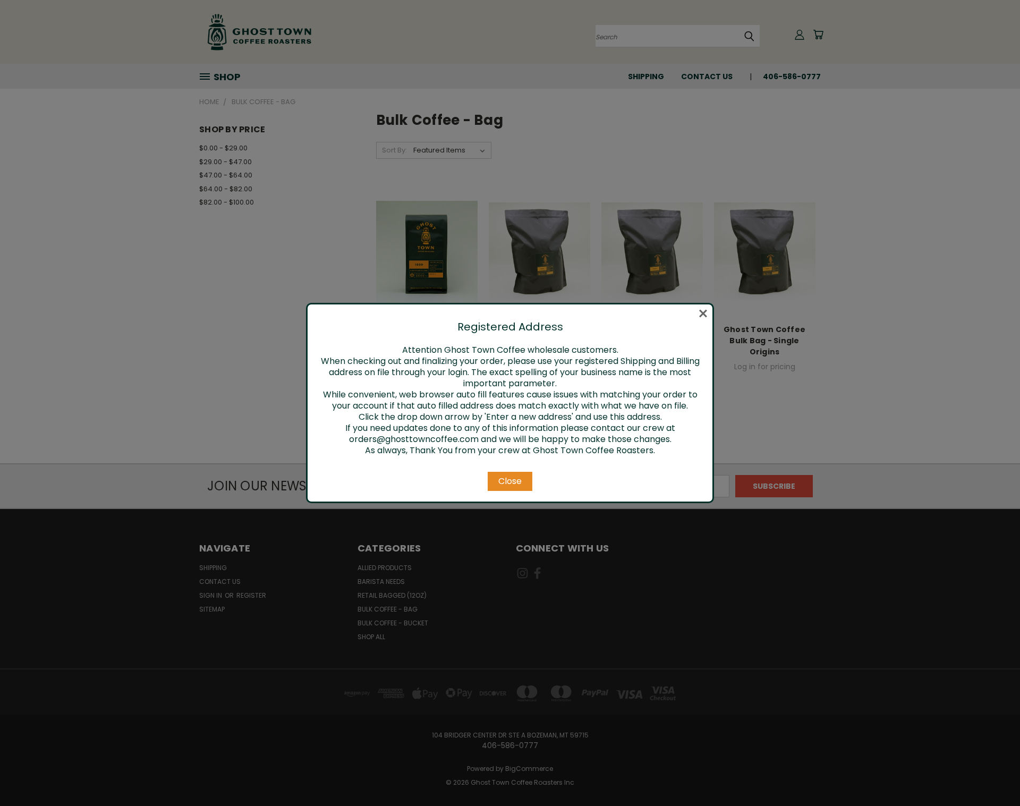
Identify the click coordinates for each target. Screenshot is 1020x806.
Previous (992, 773)
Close (510, 481)
